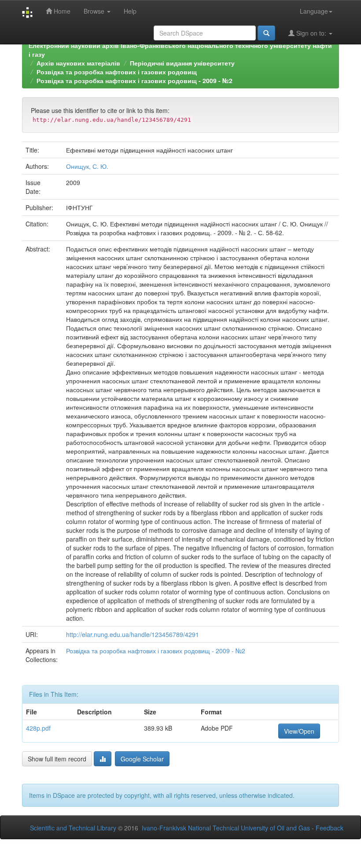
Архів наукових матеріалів (78, 62)
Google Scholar (142, 758)
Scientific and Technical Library (73, 827)
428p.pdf (38, 728)
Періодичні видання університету (182, 62)
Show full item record (57, 758)
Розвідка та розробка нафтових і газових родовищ (117, 71)
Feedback (329, 827)
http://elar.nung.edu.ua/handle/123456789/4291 (132, 634)
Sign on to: (311, 33)
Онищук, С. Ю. (87, 166)
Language (314, 11)
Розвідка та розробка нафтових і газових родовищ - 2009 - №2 (134, 80)
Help (130, 11)
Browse (95, 11)
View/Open (299, 731)
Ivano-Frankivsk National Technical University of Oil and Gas (226, 827)
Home (61, 11)
